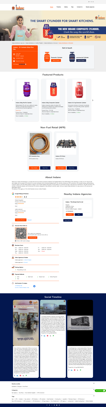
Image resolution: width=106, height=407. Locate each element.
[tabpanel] (53, 25)
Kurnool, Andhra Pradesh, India (22, 287)
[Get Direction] (34, 287)
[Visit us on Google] (49, 405)
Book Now (45, 168)
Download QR (32, 237)
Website (70, 214)
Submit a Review (21, 220)
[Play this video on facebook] (26, 323)
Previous (13, 100)
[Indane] (18, 7)
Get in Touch (56, 60)
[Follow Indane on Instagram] (54, 405)
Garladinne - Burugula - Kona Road (20, 386)
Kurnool (26, 262)
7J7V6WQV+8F (18, 285)
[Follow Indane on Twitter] (52, 405)
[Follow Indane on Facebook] (47, 405)
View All (29, 220)
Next (93, 100)
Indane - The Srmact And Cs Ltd (74, 202)
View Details (34, 168)
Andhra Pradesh (27, 260)
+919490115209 (19, 58)
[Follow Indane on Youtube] (57, 405)
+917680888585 (69, 211)
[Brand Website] (59, 405)
